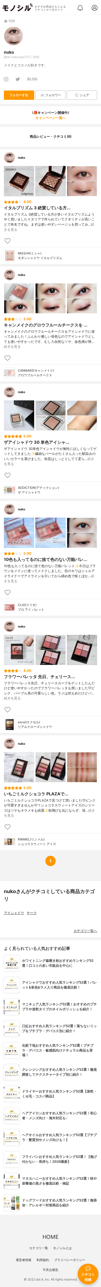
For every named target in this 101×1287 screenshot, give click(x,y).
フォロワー (53, 95)
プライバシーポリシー (69, 1260)
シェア (84, 95)
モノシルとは (62, 1248)
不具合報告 (50, 1270)
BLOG (32, 79)
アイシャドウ (14, 913)
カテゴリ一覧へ (85, 931)
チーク (32, 913)
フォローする (19, 95)
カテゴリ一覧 (38, 1248)
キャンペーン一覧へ (50, 118)
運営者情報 (23, 1260)
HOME (50, 1237)
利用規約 (43, 1260)
